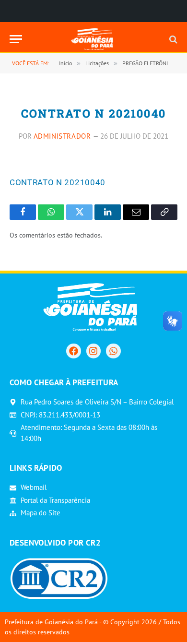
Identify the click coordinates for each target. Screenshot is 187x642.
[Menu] (16, 39)
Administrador (62, 136)
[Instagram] (93, 351)
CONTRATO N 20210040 (57, 182)
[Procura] (172, 39)
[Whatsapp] (113, 351)
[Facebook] (73, 351)
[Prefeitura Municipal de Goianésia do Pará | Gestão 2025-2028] (94, 39)
